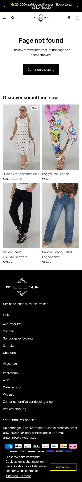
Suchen (8, 331)
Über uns (9, 353)
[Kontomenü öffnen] (69, 18)
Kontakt (8, 345)
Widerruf (9, 394)
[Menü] (4, 17)
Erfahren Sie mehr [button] (18, 476)
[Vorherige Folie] (4, 6)
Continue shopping (41, 69)
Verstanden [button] (63, 466)
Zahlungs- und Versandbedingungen (29, 401)
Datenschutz (12, 387)
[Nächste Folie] (78, 6)
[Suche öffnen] (12, 18)
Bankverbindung (14, 409)
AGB (6, 380)
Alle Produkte (12, 324)
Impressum (11, 373)
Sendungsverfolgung (18, 338)
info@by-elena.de (23, 437)
